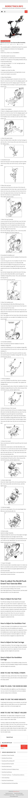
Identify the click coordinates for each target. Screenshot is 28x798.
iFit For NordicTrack (5, 777)
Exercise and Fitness (20, 794)
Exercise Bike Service (5, 41)
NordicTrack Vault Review (7, 772)
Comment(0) (20, 44)
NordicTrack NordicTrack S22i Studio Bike (10, 783)
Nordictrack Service (9, 793)
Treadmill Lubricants (24, 746)
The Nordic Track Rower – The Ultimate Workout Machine (13, 775)
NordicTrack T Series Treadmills (8, 755)
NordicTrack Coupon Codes (9, 794)
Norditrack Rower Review (7, 758)
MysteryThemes (16, 791)
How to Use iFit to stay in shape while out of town (4, 746)
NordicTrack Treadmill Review (7, 780)
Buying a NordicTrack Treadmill (8, 763)
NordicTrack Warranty (18, 793)
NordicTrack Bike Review (7, 766)
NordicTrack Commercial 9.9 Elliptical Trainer (10, 769)
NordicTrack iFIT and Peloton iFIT (8, 761)
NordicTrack (14, 44)
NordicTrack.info (14, 6)
